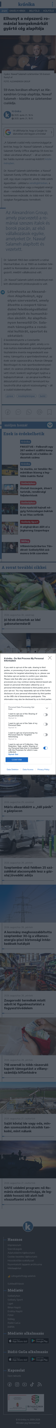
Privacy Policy (43, 769)
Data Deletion (12, 769)
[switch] (45, 714)
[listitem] (28, 708)
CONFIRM (17, 760)
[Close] (50, 658)
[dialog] (28, 714)
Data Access (28, 769)
